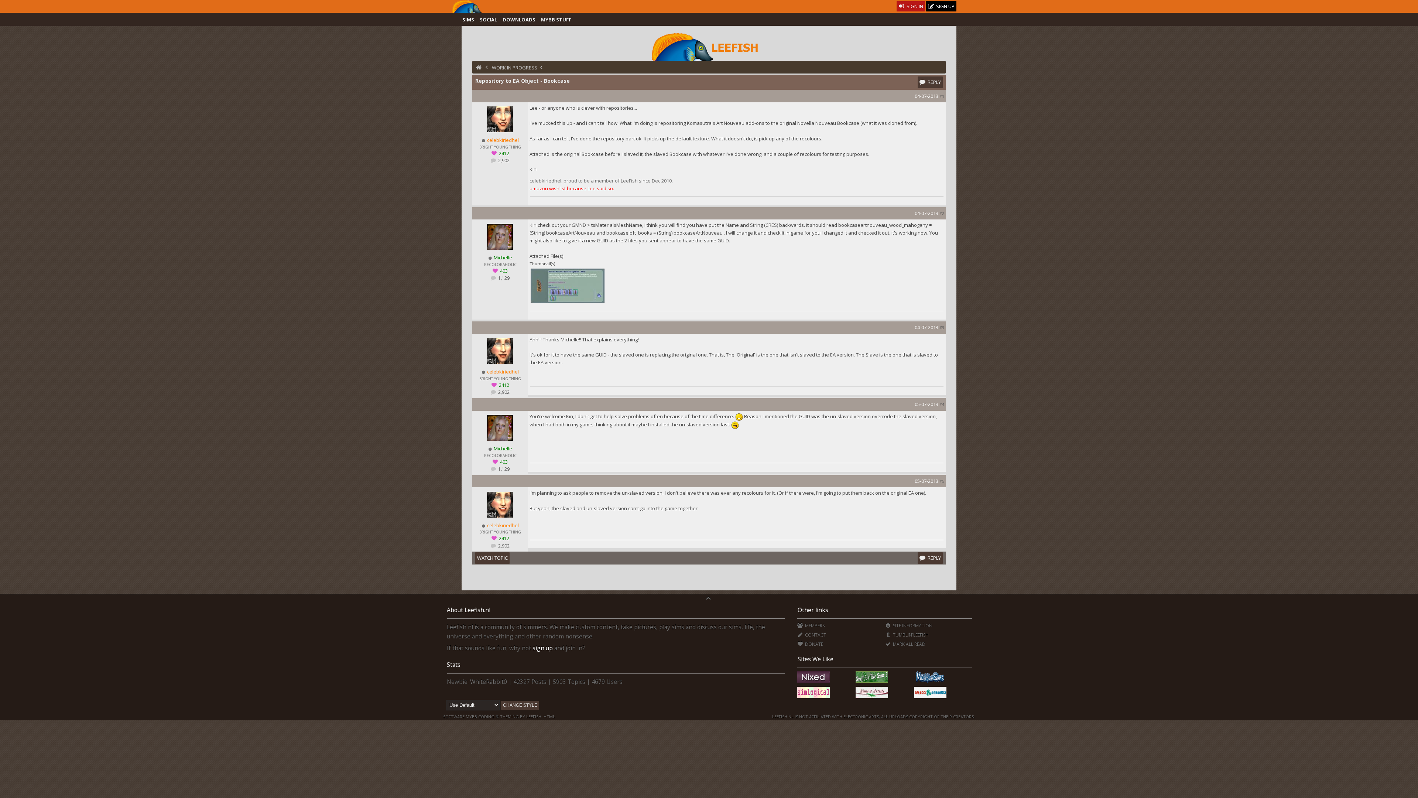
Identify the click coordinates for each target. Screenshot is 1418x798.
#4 (941, 404)
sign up (542, 648)
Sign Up (945, 6)
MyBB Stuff (556, 19)
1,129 (503, 278)
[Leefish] (709, 46)
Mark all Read (908, 644)
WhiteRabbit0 (488, 682)
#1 (941, 96)
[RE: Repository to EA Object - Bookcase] (568, 302)
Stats (453, 665)
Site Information (912, 626)
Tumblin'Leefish (910, 635)
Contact (815, 635)
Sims (468, 19)
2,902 (503, 160)
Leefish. (534, 716)
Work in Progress (514, 67)
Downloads (519, 19)
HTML (548, 716)
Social (488, 19)
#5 (941, 481)
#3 (941, 327)
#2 (941, 213)
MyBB (471, 716)
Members (814, 626)
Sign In (914, 6)
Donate (813, 644)
